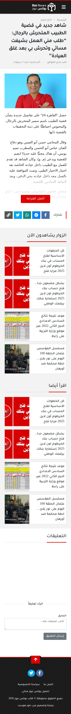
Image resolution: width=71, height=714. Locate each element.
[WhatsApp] (27, 215)
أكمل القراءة (35, 199)
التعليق (62, 616)
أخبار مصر (46, 20)
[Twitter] (18, 215)
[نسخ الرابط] (9, 215)
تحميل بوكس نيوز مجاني (35, 691)
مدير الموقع (54, 62)
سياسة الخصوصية (29, 684)
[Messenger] (36, 215)
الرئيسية (61, 20)
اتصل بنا (48, 684)
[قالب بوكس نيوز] (43, 7)
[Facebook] (45, 215)
